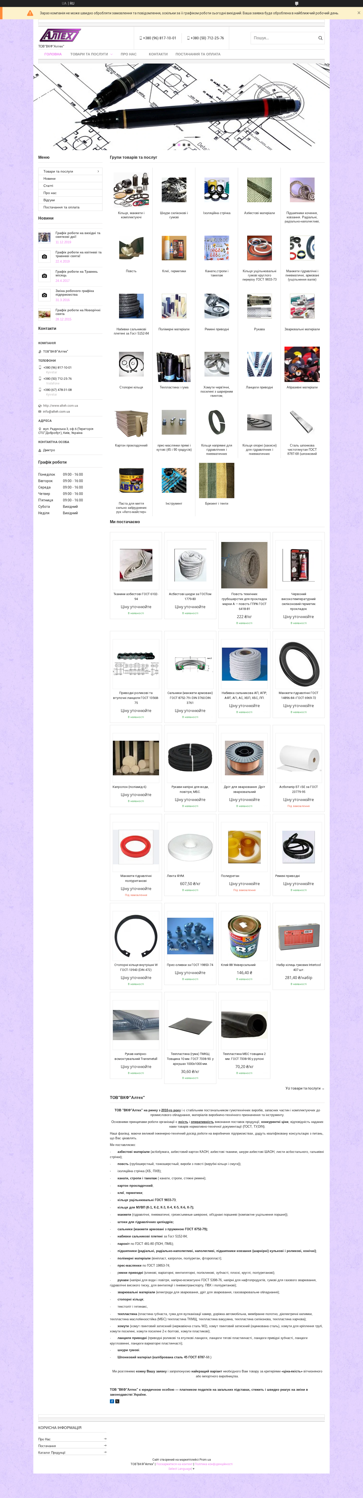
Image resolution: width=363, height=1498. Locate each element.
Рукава (259, 329)
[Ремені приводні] (216, 306)
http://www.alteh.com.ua (60, 405)
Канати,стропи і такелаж (216, 273)
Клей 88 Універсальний (238, 965)
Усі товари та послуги (303, 1088)
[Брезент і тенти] (216, 480)
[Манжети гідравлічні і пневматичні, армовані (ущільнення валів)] (302, 248)
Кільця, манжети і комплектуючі (131, 215)
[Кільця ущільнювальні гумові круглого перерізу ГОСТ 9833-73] (259, 248)
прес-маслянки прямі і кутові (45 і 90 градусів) (174, 447)
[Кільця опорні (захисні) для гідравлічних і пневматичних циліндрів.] (259, 422)
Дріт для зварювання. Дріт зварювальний (244, 789)
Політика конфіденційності (214, 1464)
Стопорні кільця (131, 387)
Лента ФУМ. (176, 876)
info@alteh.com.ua (56, 411)
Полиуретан (230, 876)
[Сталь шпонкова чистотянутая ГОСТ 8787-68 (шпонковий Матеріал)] (302, 422)
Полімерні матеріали (174, 329)
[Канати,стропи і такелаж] (216, 248)
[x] (117, 1402)
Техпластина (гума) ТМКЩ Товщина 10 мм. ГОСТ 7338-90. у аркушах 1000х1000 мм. (190, 1059)
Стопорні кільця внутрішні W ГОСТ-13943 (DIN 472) (136, 967)
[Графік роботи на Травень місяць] (44, 276)
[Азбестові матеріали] (259, 189)
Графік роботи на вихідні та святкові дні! (78, 235)
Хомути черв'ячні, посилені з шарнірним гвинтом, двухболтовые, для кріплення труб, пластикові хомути (217, 391)
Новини (49, 178)
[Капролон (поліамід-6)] (136, 758)
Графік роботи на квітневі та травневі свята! (78, 254)
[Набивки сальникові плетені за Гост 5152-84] (131, 306)
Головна (53, 54)
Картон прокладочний (131, 445)
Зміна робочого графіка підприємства (75, 292)
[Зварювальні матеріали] (302, 306)
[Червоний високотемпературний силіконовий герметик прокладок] (298, 565)
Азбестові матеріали (259, 213)
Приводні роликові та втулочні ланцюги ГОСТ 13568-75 (136, 698)
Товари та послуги (89, 54)
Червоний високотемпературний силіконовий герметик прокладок (299, 601)
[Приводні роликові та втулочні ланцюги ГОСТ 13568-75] (136, 664)
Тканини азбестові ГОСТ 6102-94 (136, 596)
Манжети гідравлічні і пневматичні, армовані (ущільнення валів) (302, 275)
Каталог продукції (51, 1452)
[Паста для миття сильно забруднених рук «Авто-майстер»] (131, 480)
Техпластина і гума (174, 387)
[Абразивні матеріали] (302, 364)
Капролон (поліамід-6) (129, 787)
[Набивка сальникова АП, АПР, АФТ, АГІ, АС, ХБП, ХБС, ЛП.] (244, 664)
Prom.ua (205, 1459)
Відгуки (49, 200)
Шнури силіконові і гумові (174, 215)
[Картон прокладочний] (131, 422)
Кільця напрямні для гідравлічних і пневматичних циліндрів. (216, 450)
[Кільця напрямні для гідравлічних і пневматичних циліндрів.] (216, 422)
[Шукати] (320, 38)
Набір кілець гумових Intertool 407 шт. (299, 967)
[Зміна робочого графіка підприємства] (44, 295)
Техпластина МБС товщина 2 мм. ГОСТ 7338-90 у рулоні (244, 1056)
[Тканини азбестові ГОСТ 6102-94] (136, 565)
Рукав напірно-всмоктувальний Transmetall (136, 1056)
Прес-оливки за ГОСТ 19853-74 (190, 965)
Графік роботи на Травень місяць (77, 273)
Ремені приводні (217, 329)
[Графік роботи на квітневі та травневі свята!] (44, 256)
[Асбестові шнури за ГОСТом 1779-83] (190, 565)
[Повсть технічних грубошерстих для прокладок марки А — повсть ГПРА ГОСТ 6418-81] (244, 565)
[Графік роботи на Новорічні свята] (44, 314)
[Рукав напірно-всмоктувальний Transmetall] (136, 1025)
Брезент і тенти (216, 503)
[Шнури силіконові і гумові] (174, 189)
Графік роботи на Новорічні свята (78, 312)
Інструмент (174, 503)
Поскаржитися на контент (174, 1464)
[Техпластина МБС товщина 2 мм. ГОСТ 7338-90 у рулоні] (244, 1025)
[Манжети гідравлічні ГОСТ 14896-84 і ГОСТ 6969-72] (298, 664)
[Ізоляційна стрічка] (216, 189)
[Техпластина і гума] (174, 364)
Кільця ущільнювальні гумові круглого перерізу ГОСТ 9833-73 (259, 275)
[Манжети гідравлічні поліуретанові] (136, 847)
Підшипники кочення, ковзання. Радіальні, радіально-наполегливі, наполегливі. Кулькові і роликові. (302, 217)
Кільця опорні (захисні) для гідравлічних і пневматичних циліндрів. (259, 450)
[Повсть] (131, 248)
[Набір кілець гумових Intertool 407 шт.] (298, 936)
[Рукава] (259, 306)
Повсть (131, 271)
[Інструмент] (174, 480)
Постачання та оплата (198, 54)
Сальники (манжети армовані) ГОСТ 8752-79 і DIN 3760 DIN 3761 (190, 698)
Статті (48, 186)
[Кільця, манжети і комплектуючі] (131, 189)
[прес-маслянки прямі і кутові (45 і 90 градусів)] (174, 422)
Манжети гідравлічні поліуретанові (136, 878)
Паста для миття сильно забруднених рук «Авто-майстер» (131, 508)
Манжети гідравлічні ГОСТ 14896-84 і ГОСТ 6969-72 (298, 695)
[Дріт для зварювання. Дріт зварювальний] (244, 758)
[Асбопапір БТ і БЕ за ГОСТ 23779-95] (298, 758)
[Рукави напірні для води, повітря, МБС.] (190, 758)
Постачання (47, 1446)
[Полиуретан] (244, 847)
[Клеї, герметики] (174, 248)
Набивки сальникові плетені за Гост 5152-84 (131, 331)
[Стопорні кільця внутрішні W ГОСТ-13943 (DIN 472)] (136, 936)
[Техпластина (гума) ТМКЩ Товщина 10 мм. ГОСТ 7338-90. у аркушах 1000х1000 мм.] (190, 1025)
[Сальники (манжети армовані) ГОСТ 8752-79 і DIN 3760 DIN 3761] (190, 664)
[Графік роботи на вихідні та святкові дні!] (44, 237)
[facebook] (112, 1402)
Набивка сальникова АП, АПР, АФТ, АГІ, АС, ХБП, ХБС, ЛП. (244, 695)
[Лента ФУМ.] (190, 847)
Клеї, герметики (174, 271)
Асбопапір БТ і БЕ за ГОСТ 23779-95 (298, 789)
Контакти (158, 54)
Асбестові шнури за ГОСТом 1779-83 (190, 596)
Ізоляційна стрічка (216, 213)
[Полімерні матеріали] (174, 306)
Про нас (129, 54)
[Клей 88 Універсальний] (244, 936)
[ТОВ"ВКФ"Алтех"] (60, 35)
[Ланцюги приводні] (259, 364)
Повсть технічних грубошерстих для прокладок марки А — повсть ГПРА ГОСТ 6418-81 (244, 601)
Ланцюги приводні (259, 387)
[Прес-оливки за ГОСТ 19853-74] (190, 936)
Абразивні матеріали (302, 387)
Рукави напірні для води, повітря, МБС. (190, 789)
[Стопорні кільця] (131, 364)
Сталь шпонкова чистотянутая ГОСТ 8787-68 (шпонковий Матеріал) (302, 450)
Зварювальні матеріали (302, 329)
